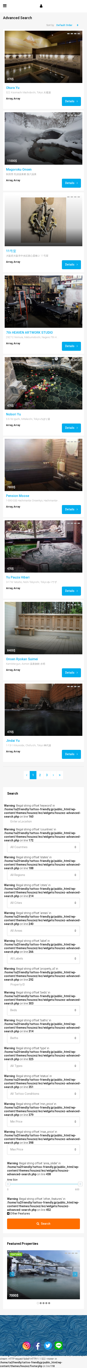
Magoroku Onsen (19, 169)
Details (70, 101)
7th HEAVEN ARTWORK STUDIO (29, 332)
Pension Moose (17, 496)
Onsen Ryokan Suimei (22, 659)
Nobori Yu (13, 414)
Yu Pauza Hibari (18, 577)
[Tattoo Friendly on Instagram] (27, 1345)
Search (45, 1223)
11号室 (11, 251)
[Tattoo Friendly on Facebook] (38, 1345)
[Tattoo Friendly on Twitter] (49, 1345)
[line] (60, 1345)
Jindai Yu (13, 741)
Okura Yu (12, 88)
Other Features (20, 1213)
